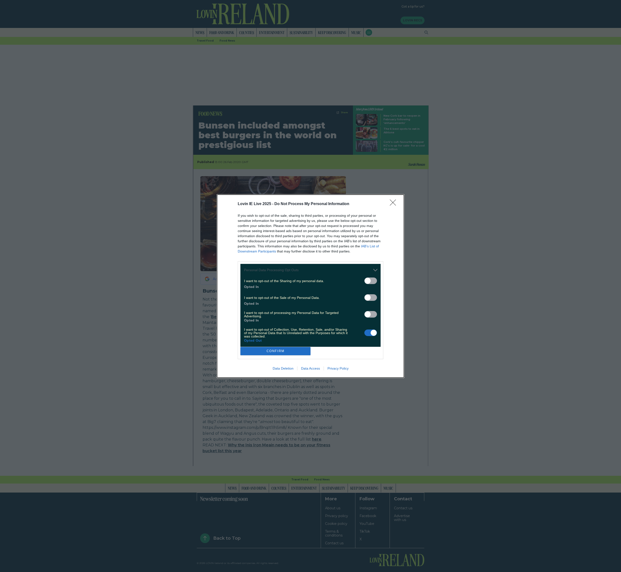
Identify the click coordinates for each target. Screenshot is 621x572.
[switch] (370, 280)
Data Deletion (283, 368)
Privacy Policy (338, 368)
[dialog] (310, 286)
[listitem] (310, 270)
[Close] (394, 204)
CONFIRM (276, 351)
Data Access (310, 368)
